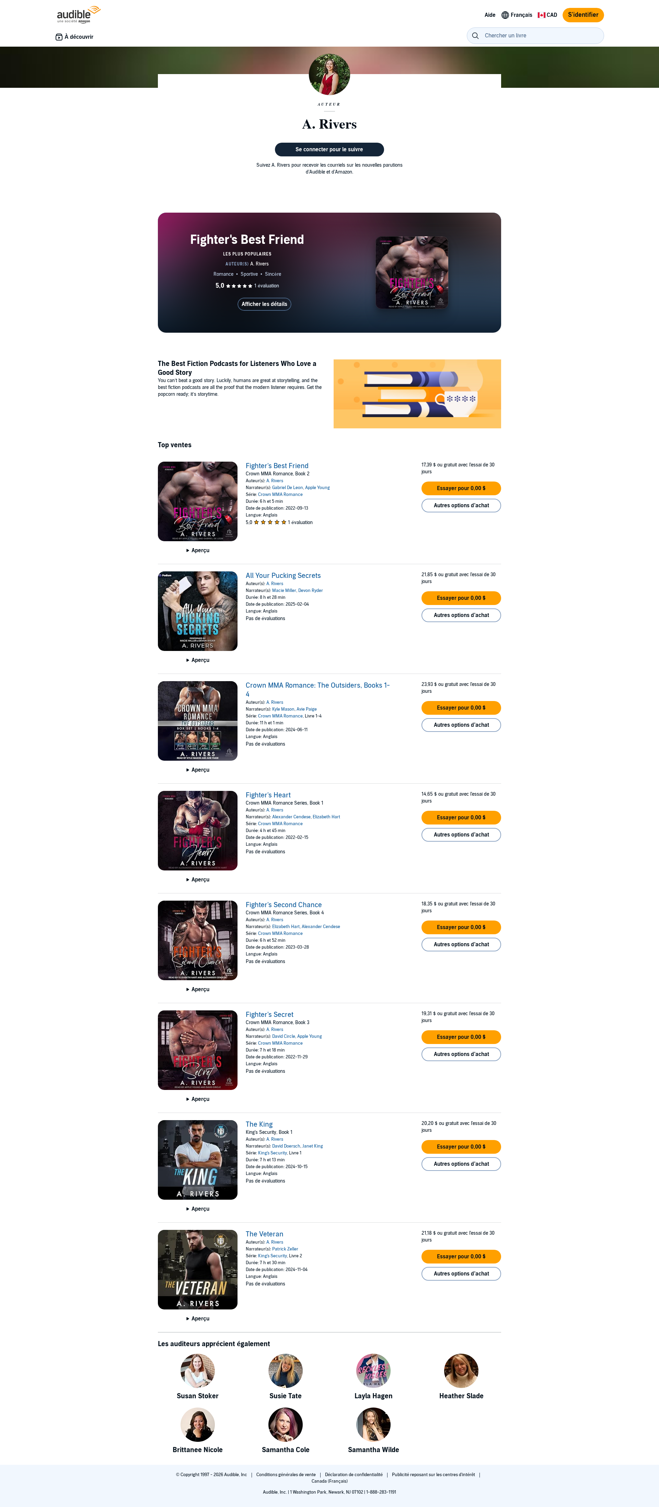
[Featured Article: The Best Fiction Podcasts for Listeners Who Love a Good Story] (417, 394)
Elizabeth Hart (326, 817)
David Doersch (286, 1146)
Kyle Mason (283, 709)
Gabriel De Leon (287, 487)
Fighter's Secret (269, 1015)
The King (259, 1124)
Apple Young (317, 487)
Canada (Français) (330, 1481)
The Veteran (265, 1234)
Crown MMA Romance (280, 494)
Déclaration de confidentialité (354, 1475)
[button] (461, 488)
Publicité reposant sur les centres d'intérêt (434, 1475)
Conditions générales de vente (286, 1475)
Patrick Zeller (285, 1249)
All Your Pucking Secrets (283, 576)
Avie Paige (307, 709)
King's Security (272, 1153)
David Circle (283, 1036)
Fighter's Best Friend (277, 466)
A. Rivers (274, 481)
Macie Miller (284, 590)
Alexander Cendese (291, 817)
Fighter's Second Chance (284, 905)
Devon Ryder (310, 590)
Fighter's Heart (268, 795)
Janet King (312, 1146)
